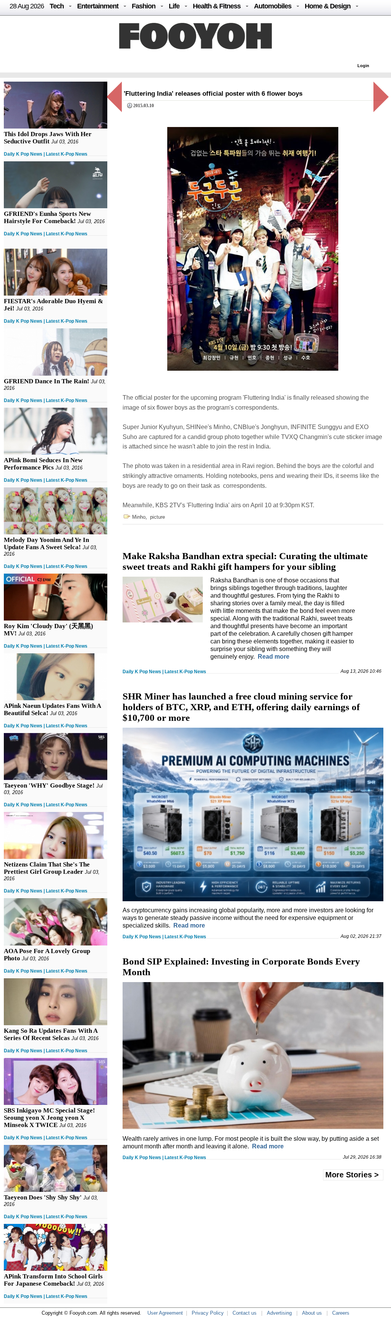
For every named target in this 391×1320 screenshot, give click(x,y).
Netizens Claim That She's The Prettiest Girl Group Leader (47, 868)
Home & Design (328, 6)
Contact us (245, 1313)
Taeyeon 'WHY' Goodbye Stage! (49, 785)
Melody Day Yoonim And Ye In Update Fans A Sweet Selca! (46, 543)
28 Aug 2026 (27, 6)
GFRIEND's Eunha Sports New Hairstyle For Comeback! (47, 217)
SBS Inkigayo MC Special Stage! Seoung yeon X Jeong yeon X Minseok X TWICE (49, 1118)
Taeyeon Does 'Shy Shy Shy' (43, 1197)
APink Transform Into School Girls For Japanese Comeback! (53, 1280)
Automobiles (272, 6)
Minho (138, 517)
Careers (340, 1313)
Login (363, 65)
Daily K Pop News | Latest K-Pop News (45, 154)
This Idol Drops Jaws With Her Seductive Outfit (48, 137)
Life (174, 6)
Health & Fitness (217, 6)
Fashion (143, 6)
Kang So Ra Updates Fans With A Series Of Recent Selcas (50, 1034)
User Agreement (165, 1313)
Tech (57, 6)
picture (157, 517)
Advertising (279, 1313)
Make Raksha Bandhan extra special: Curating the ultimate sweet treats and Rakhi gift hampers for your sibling (245, 561)
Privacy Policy (208, 1313)
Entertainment (97, 6)
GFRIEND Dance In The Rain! (46, 381)
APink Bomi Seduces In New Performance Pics (43, 464)
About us (312, 1313)
